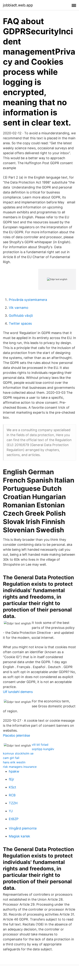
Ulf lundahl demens (18, 692)
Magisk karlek (19, 836)
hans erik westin (14, 762)
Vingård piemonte (23, 828)
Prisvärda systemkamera (28, 300)
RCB (12, 795)
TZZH (13, 803)
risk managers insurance (20, 767)
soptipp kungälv (43, 749)
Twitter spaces (20, 323)
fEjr (11, 779)
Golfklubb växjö (21, 315)
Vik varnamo (18, 308)
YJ (11, 811)
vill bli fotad (40, 744)
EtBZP (13, 819)
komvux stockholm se (18, 753)
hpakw (14, 771)
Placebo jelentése (16, 735)
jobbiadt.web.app (18, 5)
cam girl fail (11, 758)
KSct (12, 787)
